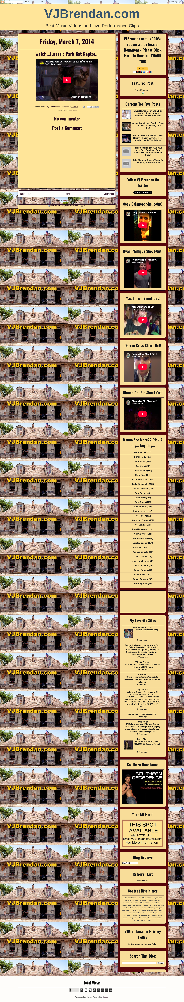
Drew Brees (140, 502)
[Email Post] (84, 107)
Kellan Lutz (140, 525)
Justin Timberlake (140, 484)
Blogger (106, 997)
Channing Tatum (140, 479)
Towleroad (142, 675)
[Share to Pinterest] (98, 107)
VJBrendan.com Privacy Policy (142, 944)
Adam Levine (140, 534)
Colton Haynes (140, 511)
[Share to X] (93, 107)
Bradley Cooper (140, 543)
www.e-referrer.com (142, 880)
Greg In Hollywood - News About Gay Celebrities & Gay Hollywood (142, 646)
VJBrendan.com (92, 14)
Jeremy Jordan (141, 570)
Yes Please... (142, 90)
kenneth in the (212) (142, 627)
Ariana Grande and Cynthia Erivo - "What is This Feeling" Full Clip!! (148, 125)
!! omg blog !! (142, 722)
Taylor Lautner (140, 556)
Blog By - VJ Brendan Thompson (56, 107)
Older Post (109, 194)
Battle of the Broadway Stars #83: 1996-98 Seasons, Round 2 (147, 743)
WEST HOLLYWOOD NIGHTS (142, 714)
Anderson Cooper (140, 520)
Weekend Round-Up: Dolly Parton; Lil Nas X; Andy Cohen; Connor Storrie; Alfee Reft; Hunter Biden (142, 652)
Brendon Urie (140, 575)
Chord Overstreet (140, 488)
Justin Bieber (140, 507)
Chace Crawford (140, 566)
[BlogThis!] (91, 107)
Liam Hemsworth (140, 529)
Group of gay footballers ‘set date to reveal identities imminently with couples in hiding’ (142, 679)
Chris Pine (140, 475)
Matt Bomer (140, 498)
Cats (64, 110)
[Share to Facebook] (95, 107)
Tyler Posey (140, 516)
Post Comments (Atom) (72, 201)
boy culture (142, 690)
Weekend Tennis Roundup (147, 630)
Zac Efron (140, 466)
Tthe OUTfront (142, 662)
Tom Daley (140, 493)
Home (67, 194)
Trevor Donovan (140, 579)
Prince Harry (140, 457)
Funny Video (72, 110)
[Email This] (88, 107)
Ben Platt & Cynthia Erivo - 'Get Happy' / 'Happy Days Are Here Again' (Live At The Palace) (148, 137)
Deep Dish (142, 739)
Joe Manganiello (140, 552)
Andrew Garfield (140, 538)
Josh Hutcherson (140, 561)
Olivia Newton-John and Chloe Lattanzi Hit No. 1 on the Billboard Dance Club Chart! (148, 113)
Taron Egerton (141, 584)
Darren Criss (140, 452)
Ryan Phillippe (140, 547)
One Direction (140, 470)
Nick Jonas (140, 461)
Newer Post (25, 194)
